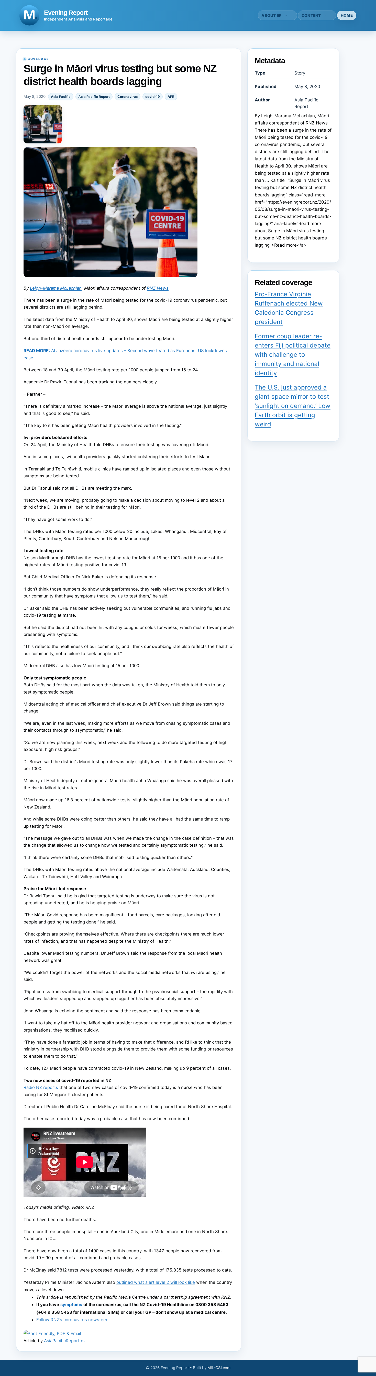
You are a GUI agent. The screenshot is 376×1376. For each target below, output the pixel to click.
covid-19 (152, 96)
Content (311, 15)
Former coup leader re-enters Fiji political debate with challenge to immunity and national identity (292, 354)
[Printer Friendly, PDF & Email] (52, 1333)
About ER (271, 15)
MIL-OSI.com (218, 1367)
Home (347, 15)
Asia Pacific (61, 96)
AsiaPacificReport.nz (65, 1340)
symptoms (71, 1304)
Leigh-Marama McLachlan (56, 288)
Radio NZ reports (41, 1087)
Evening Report (65, 12)
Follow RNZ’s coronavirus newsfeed (72, 1319)
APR (171, 96)
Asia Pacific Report (94, 96)
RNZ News (158, 288)
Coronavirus (127, 96)
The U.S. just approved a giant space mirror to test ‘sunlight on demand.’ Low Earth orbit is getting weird (292, 406)
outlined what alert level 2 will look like (155, 1282)
